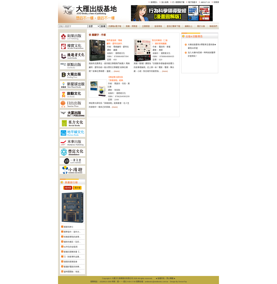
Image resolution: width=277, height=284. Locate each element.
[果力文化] (72, 127)
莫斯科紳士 (68, 227)
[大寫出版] (72, 78)
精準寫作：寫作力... (72, 232)
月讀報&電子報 (114, 26)
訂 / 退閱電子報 (178, 2)
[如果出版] (72, 40)
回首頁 (216, 2)
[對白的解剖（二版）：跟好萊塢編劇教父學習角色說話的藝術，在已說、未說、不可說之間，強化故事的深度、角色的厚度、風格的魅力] (142, 61)
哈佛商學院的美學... (72, 237)
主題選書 (146, 26)
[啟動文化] (72, 98)
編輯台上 (189, 26)
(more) (117, 71)
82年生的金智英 (71, 247)
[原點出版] (72, 69)
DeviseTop (182, 282)
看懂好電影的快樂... (72, 267)
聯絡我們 (213, 26)
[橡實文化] (72, 49)
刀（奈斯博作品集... (72, 257)
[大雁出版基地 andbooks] (94, 20)
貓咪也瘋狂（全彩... (72, 242)
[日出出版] (72, 107)
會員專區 (158, 26)
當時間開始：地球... (72, 272)
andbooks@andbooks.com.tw (156, 282)
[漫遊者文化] (72, 59)
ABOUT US (205, 2)
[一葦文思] (72, 163)
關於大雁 (201, 26)
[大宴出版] (72, 117)
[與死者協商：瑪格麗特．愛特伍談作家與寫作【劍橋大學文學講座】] (97, 61)
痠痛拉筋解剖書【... (72, 252)
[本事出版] (72, 146)
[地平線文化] (72, 136)
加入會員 (164, 2)
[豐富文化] (72, 155)
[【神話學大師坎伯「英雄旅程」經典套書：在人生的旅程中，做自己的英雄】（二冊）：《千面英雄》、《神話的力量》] (98, 97)
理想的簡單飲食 (70, 262)
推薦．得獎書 (131, 26)
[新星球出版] (72, 88)
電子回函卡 (192, 2)
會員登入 (154, 2)
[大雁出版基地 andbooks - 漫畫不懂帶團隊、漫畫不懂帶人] (172, 20)
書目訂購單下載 (173, 26)
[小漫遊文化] (72, 173)
